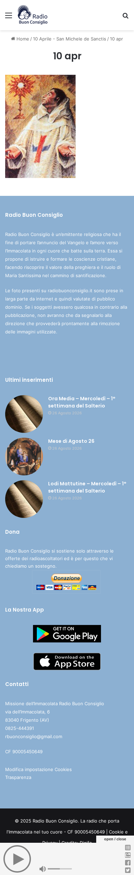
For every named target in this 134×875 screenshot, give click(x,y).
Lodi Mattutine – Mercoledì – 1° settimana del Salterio (87, 487)
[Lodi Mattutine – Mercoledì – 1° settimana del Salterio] (24, 499)
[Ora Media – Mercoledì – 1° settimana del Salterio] (24, 414)
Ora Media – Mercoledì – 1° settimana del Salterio (81, 402)
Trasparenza (18, 777)
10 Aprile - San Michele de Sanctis (69, 39)
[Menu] (8, 17)
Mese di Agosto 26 (71, 441)
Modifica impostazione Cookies (38, 769)
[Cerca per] (125, 17)
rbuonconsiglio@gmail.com (33, 736)
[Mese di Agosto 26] (24, 456)
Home (22, 39)
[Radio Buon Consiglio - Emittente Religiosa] (32, 15)
